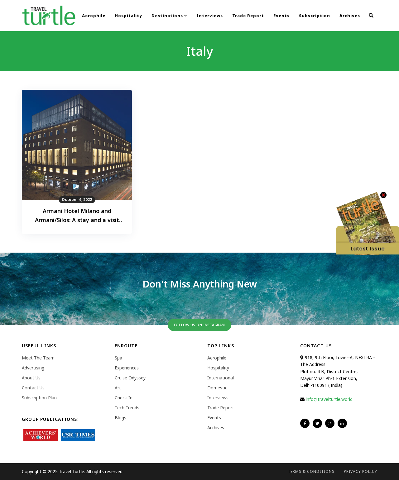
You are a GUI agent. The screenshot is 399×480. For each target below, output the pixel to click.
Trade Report (248, 15)
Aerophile (93, 15)
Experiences (127, 368)
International (220, 378)
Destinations (167, 15)
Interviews (209, 15)
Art (118, 388)
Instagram (329, 423)
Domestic (217, 388)
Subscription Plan (39, 398)
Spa (118, 358)
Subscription (314, 15)
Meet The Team (38, 358)
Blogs (120, 418)
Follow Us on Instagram (199, 324)
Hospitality (128, 15)
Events (281, 15)
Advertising (33, 368)
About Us (31, 378)
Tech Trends (127, 408)
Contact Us (33, 388)
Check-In (123, 398)
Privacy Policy (360, 471)
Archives (349, 15)
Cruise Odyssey (130, 378)
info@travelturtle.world (329, 399)
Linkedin (342, 423)
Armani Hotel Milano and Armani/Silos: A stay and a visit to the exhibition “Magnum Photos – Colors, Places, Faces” (77, 216)
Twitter (317, 423)
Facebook (305, 423)
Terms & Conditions (311, 471)
